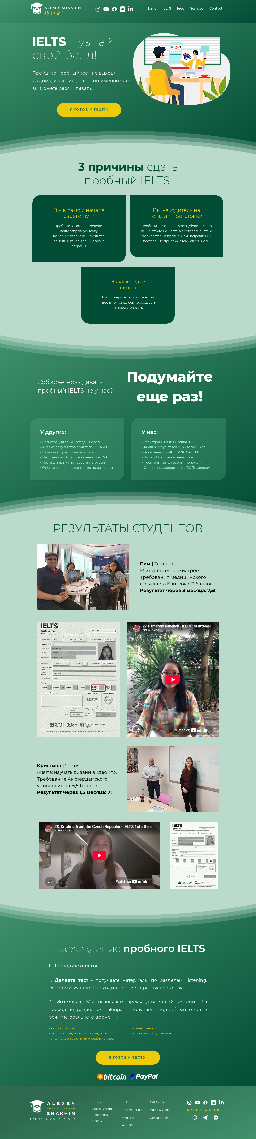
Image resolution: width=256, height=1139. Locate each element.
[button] (196, 8)
